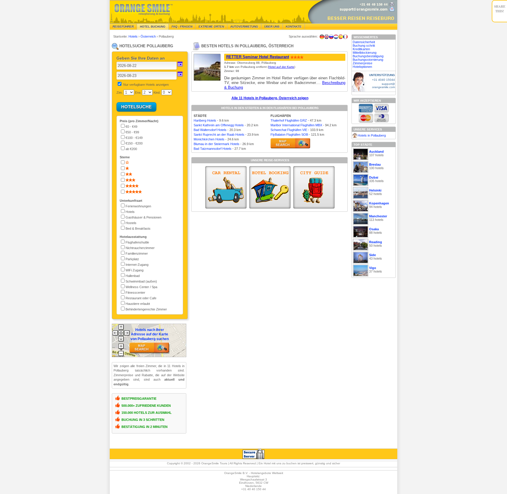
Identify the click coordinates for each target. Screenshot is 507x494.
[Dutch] (336, 36)
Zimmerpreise (362, 63)
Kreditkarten (361, 49)
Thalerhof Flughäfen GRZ (289, 120)
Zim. (119, 92)
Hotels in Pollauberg (372, 135)
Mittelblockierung (364, 52)
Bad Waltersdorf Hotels (210, 130)
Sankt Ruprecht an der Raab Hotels (219, 134)
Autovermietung (244, 26)
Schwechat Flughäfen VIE (289, 130)
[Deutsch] (322, 36)
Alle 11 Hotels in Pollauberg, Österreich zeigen (269, 98)
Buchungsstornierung (368, 59)
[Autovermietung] (225, 187)
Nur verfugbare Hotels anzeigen (146, 84)
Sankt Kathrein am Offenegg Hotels (219, 125)
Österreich (149, 36)
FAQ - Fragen (182, 26)
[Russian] (331, 36)
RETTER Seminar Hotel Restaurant (257, 57)
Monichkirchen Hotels (209, 139)
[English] (326, 36)
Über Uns (272, 26)
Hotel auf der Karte (281, 66)
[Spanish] (340, 36)
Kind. (156, 92)
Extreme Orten (211, 26)
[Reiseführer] (313, 187)
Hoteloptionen (362, 66)
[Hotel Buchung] (269, 187)
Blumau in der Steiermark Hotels (216, 144)
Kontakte (294, 26)
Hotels (133, 36)
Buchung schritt (364, 45)
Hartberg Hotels (205, 120)
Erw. (138, 92)
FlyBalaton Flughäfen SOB (289, 134)
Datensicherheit (364, 42)
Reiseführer (123, 26)
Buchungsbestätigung (368, 56)
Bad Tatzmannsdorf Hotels (212, 148)
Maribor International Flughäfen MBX (296, 125)
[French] (345, 36)
